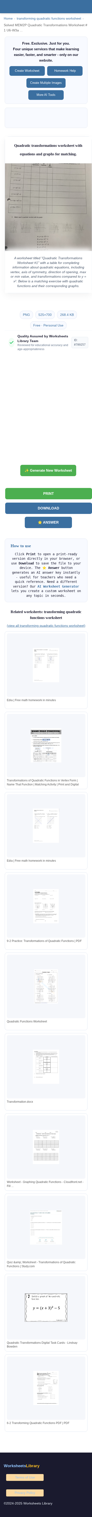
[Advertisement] (46, 410)
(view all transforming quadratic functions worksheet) (46, 625)
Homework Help (65, 70)
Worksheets (21, 1466)
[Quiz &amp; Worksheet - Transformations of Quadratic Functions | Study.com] (46, 1227)
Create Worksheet (27, 70)
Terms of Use (25, 1477)
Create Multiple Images (46, 83)
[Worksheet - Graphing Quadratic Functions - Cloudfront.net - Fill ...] (46, 1147)
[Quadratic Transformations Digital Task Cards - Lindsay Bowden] (46, 1308)
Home (8, 18)
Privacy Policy (25, 1493)
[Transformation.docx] (46, 1067)
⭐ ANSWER (48, 522)
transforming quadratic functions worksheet (49, 18)
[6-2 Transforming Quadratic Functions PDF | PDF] (46, 1388)
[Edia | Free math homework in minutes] (46, 665)
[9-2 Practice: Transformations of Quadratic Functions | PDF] (46, 906)
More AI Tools (46, 95)
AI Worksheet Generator (58, 586)
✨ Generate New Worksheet (48, 470)
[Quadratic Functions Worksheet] (46, 986)
